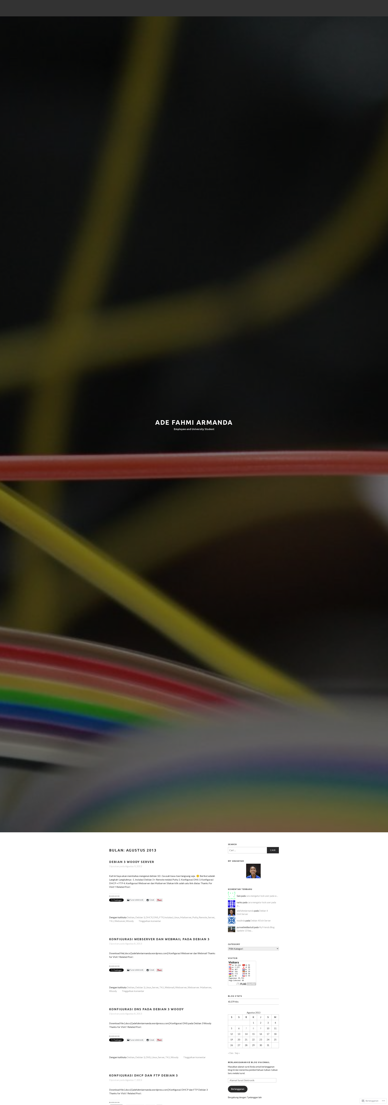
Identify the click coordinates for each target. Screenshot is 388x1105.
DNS (155, 917)
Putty (195, 917)
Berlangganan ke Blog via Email (249, 1062)
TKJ (111, 920)
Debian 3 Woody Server (131, 862)
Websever (119, 920)
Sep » (237, 1053)
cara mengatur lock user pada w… (262, 896)
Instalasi (168, 917)
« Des (230, 1053)
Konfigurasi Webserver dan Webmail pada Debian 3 (159, 939)
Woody (130, 920)
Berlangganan (237, 1089)
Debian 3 (140, 917)
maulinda (241, 920)
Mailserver (185, 917)
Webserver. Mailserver (199, 987)
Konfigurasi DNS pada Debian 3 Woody (146, 1009)
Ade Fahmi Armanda (194, 422)
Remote (203, 917)
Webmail (169, 987)
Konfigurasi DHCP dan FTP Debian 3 (143, 1075)
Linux (176, 917)
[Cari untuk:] (253, 850)
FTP (161, 917)
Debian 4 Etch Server (261, 920)
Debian (130, 917)
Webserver (181, 987)
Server (211, 917)
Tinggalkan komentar (150, 920)
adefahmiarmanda (245, 910)
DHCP (149, 917)
